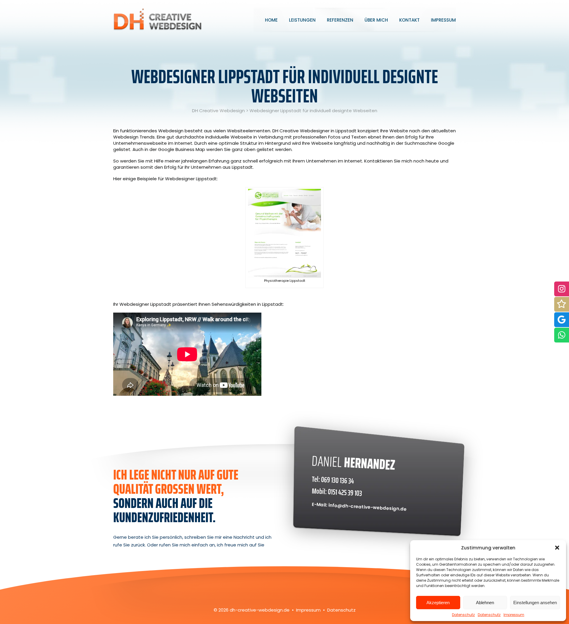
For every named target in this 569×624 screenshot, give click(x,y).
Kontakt (409, 20)
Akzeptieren (438, 602)
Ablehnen (485, 602)
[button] (557, 548)
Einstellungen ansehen (535, 602)
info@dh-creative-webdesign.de (367, 507)
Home (271, 20)
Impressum (514, 614)
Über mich (376, 20)
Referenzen (340, 20)
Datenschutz (463, 614)
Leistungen (302, 20)
